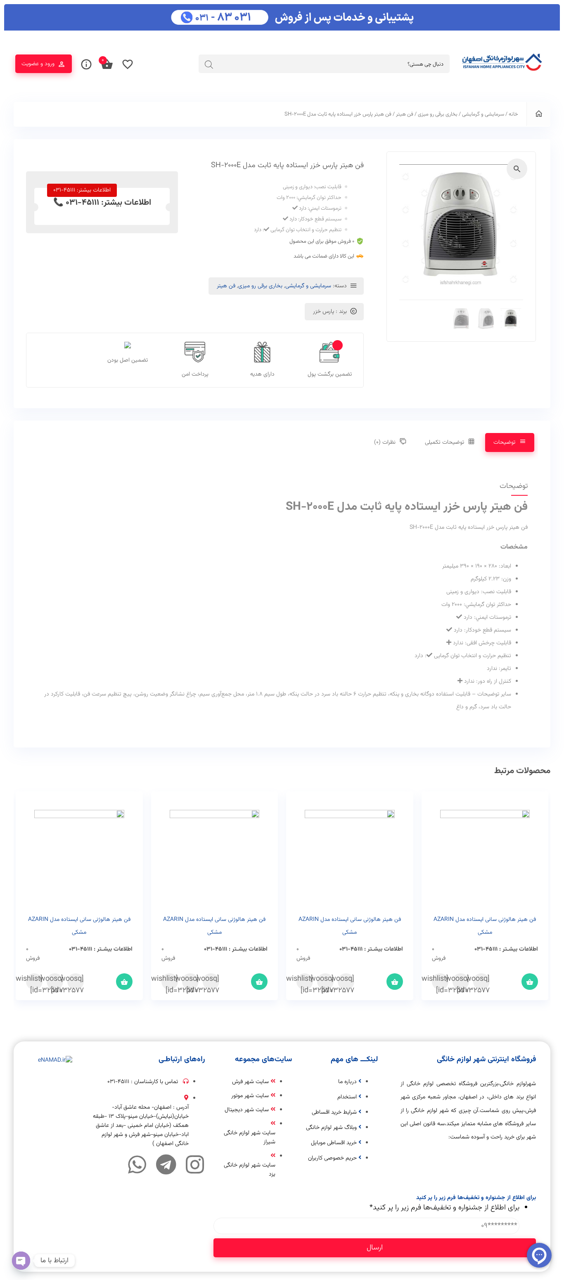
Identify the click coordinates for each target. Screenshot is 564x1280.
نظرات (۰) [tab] (385, 442)
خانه (513, 114)
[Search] (209, 64)
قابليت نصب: (327, 187)
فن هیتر (404, 114)
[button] (517, 169)
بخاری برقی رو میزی (437, 114)
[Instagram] (195, 1164)
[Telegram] (166, 1164)
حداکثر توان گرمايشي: (318, 198)
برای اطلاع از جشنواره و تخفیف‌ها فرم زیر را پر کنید (444, 1208)
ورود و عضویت (38, 64)
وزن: (506, 579)
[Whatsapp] (137, 1164)
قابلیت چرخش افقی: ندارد (482, 643)
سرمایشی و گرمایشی (483, 114)
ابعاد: (505, 566)
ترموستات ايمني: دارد (320, 208)
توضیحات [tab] (504, 442)
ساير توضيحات (494, 694)
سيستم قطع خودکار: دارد (315, 219)
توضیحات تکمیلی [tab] (444, 442)
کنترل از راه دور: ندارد (487, 681)
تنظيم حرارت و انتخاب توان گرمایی (305, 230)
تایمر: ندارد (499, 668)
